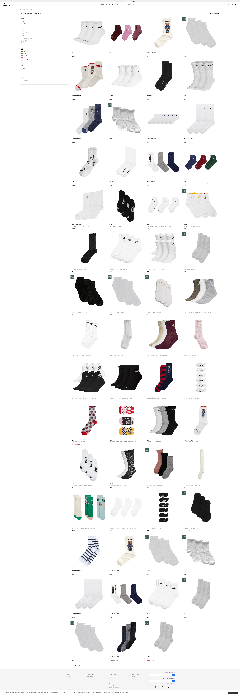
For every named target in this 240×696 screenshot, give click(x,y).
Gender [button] (22, 18)
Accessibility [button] (67, 683)
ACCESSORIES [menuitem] (119, 4)
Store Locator (112, 678)
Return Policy (89, 678)
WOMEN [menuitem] (108, 4)
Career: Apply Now (135, 674)
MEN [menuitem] (113, 4)
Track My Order (90, 676)
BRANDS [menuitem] (129, 4)
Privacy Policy (68, 676)
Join (173, 674)
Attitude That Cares (135, 680)
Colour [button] (22, 47)
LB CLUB (111, 676)
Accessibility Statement (114, 687)
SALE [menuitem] (134, 4)
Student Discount (112, 674)
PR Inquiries (111, 681)
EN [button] (235, 4)
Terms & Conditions (69, 678)
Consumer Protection (136, 681)
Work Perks (134, 678)
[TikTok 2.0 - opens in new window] (169, 687)
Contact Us (67, 674)
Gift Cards (111, 680)
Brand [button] (22, 30)
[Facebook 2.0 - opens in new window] (162, 687)
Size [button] (22, 65)
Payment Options (68, 681)
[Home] (7, 4)
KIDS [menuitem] (125, 4)
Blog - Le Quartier (112, 685)
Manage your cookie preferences (34, 692)
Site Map (111, 683)
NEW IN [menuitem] (102, 4)
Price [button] (22, 77)
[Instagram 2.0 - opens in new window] (155, 687)
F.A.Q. (66, 680)
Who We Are (134, 676)
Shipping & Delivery (91, 674)
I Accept (233, 693)
